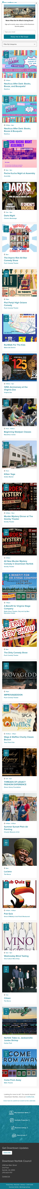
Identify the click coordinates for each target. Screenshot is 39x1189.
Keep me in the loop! (19, 36)
